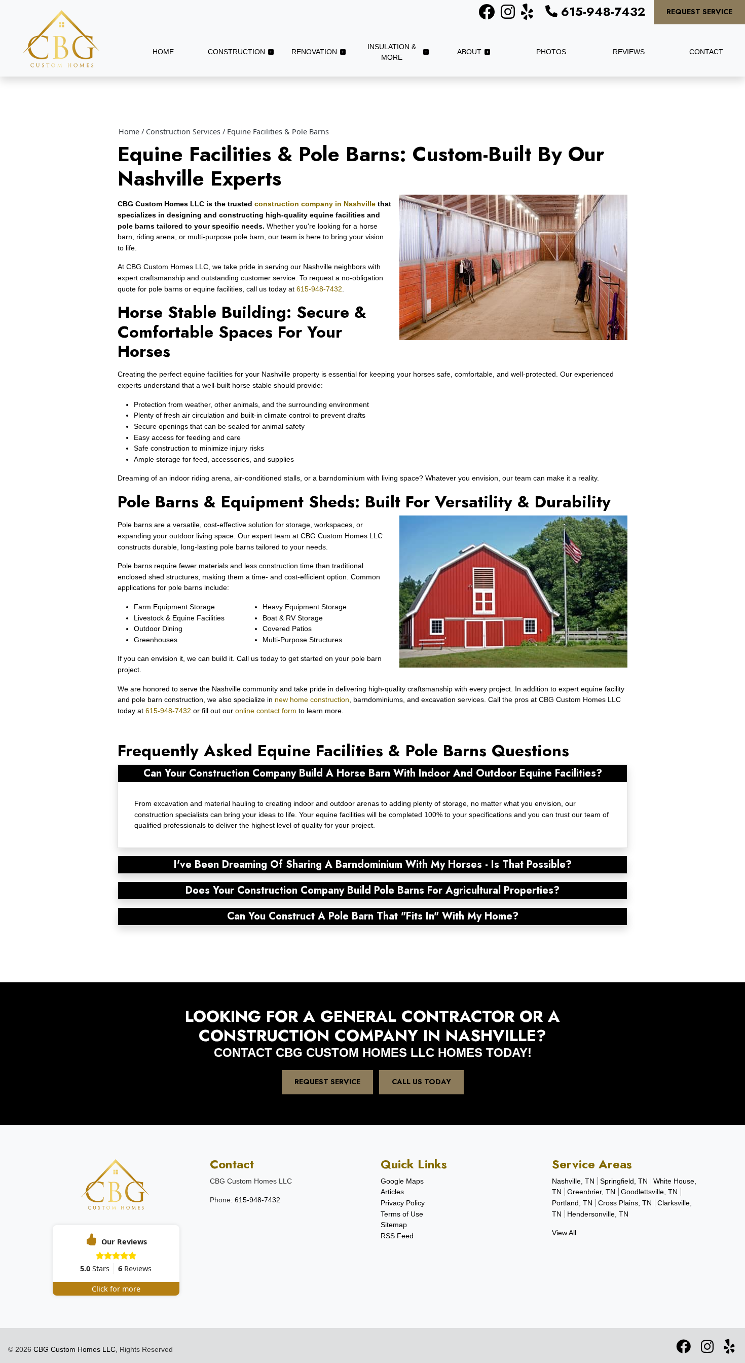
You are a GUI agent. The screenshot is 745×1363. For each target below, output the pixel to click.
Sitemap (394, 1225)
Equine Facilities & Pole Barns (278, 131)
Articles (392, 1192)
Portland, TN (572, 1203)
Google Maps (402, 1181)
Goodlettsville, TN (649, 1192)
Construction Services (183, 131)
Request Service (699, 12)
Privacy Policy (403, 1203)
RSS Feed (397, 1236)
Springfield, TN (624, 1181)
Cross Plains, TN (625, 1203)
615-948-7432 (601, 11)
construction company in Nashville (315, 204)
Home (129, 131)
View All (564, 1233)
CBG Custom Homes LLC (74, 1349)
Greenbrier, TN (591, 1192)
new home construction (312, 699)
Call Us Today (421, 1082)
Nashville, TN (573, 1181)
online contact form (265, 711)
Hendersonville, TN (597, 1214)
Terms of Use (402, 1214)
